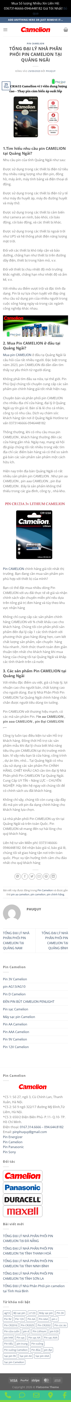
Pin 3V (60, 1313)
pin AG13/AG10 (14, 986)
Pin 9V (7, 1319)
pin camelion (38, 894)
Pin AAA (43, 1319)
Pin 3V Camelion (15, 979)
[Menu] (5, 29)
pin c (54, 1319)
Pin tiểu (8, 1343)
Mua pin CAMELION (17, 355)
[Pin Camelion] (22, 1175)
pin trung (22, 1343)
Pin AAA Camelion (16, 1032)
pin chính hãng (55, 894)
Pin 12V (19, 1319)
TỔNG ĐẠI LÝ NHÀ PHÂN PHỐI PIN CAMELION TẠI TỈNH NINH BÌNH (28, 1263)
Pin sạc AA (34, 1337)
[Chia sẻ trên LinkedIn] (53, 876)
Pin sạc (21, 1337)
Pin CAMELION (13, 569)
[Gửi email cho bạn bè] (39, 876)
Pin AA (31, 1319)
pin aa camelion (20, 894)
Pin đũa (35, 1350)
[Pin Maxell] (22, 1211)
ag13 (7, 1313)
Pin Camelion (35, 43)
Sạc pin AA (26, 1356)
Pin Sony (9, 1152)
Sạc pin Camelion (14, 1362)
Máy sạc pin (46, 1313)
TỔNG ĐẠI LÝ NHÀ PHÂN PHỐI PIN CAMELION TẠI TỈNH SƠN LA (28, 1276)
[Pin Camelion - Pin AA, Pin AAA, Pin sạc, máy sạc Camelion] (35, 30)
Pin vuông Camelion (16, 1350)
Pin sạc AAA (50, 1337)
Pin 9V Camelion (15, 1039)
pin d (26, 1331)
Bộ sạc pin (19, 1313)
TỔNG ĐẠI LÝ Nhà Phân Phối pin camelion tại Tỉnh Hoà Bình (34, 1288)
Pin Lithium (39, 1331)
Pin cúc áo (60, 1325)
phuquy (51, 71)
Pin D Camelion (14, 994)
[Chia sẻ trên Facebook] (24, 876)
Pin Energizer (13, 1137)
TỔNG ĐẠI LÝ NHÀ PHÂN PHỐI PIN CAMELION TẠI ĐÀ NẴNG (28, 1238)
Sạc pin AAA (42, 1356)
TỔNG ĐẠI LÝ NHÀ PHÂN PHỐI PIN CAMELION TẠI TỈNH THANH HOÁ (28, 1251)
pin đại (48, 1350)
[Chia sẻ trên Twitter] (32, 876)
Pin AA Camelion (15, 1024)
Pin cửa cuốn (11, 1331)
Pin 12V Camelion (16, 1047)
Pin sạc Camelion (15, 1009)
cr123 (32, 1313)
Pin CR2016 (10, 1325)
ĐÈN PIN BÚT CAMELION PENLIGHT (28, 1001)
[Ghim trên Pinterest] (46, 876)
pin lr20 (54, 1331)
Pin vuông (37, 1343)
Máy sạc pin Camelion (19, 1017)
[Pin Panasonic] (22, 1187)
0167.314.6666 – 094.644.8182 (42, 1127)
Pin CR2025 (27, 1325)
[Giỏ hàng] (66, 29)
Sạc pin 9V (10, 1356)
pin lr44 (8, 1337)
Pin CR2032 (44, 1325)
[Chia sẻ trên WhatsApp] (17, 876)
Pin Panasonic (13, 1147)
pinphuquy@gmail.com (30, 1132)
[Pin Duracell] (22, 1199)
